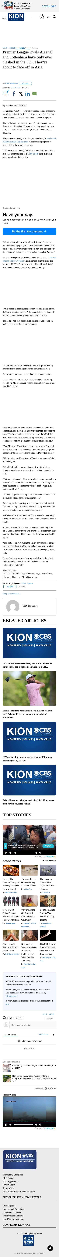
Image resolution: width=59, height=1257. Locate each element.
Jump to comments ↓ (12, 593)
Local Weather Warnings (13, 1219)
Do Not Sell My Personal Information (19, 1191)
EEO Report (8, 1178)
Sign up (51, 1014)
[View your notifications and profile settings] (53, 1034)
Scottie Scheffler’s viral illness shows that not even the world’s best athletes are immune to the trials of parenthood (27, 714)
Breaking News (9, 1206)
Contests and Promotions (13, 1209)
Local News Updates (12, 1212)
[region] (29, 1052)
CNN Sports (33, 154)
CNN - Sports (27, 583)
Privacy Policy (9, 1185)
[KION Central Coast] (20, 17)
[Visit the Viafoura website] (50, 1088)
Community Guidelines (13, 1175)
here (7, 1004)
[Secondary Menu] (6, 17)
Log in (45, 1014)
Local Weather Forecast (13, 1216)
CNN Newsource (11, 83)
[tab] (10, 1034)
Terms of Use (8, 1188)
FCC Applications (10, 1181)
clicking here (11, 996)
